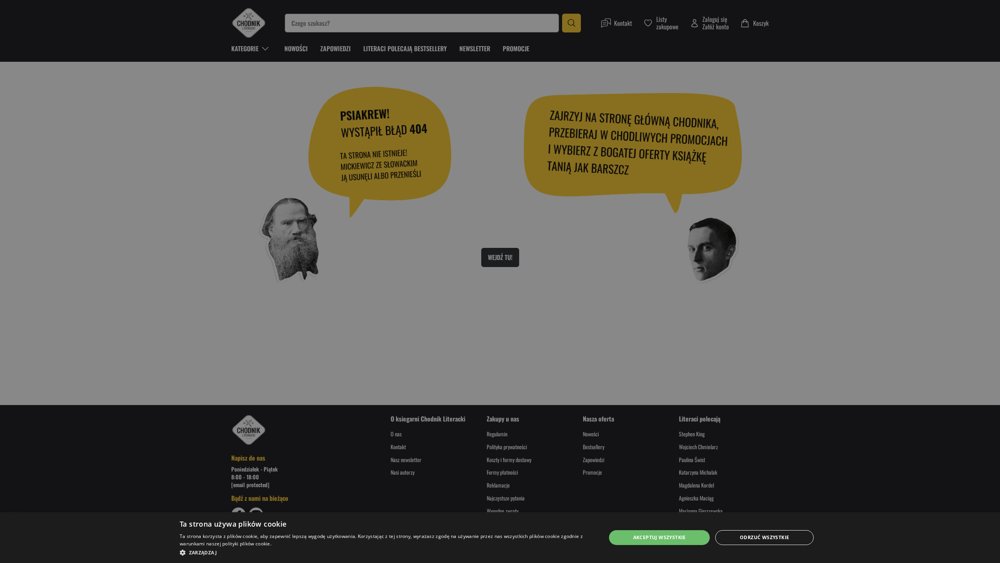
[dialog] (500, 537)
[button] (386, 552)
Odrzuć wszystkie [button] (764, 537)
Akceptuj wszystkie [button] (659, 537)
